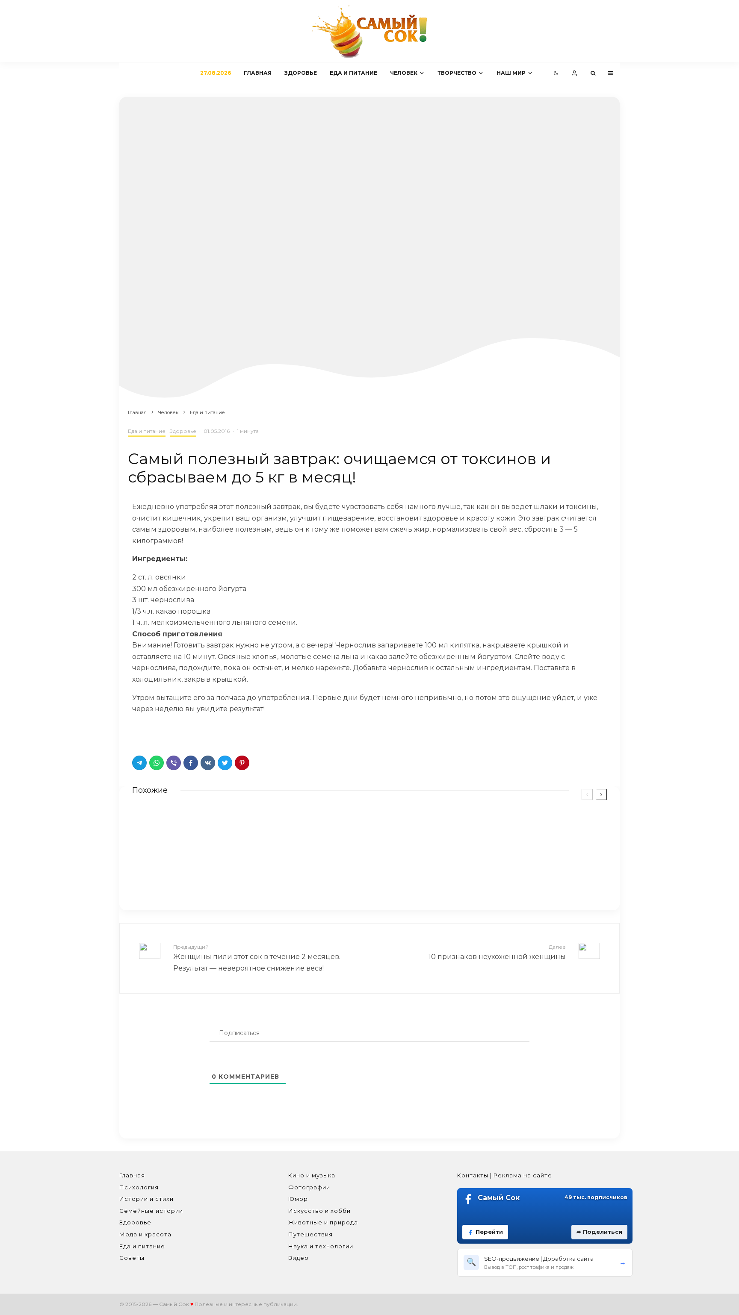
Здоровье (300, 73)
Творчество (456, 73)
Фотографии (309, 1187)
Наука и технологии (320, 1246)
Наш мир (511, 73)
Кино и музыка (311, 1175)
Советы (132, 1257)
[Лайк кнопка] (138, 732)
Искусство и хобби (319, 1210)
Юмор (298, 1198)
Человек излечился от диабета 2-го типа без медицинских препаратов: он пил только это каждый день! (499, 875)
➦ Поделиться (599, 1231)
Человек (403, 73)
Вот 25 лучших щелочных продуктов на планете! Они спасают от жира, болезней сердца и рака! (262, 827)
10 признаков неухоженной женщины (497, 952)
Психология (139, 1187)
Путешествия (310, 1234)
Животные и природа (323, 1222)
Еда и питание (353, 73)
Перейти (489, 1231)
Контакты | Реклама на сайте (504, 1175)
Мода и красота (145, 1234)
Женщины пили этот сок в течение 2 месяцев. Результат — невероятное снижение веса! (256, 958)
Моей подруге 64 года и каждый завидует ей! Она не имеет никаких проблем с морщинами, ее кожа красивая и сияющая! (509, 830)
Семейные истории (151, 1210)
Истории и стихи (146, 1198)
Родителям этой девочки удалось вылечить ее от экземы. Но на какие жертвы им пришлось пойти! (257, 871)
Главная (258, 73)
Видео (298, 1257)
